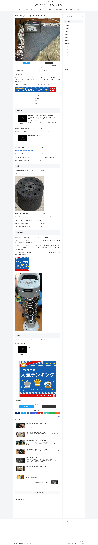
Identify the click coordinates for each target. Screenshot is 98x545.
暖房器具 (37, 98)
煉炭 (36, 100)
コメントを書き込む (38, 492)
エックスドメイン (38, 67)
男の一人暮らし (18, 400)
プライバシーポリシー (80, 541)
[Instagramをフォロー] (35, 413)
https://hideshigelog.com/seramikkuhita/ (24, 150)
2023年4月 (67, 25)
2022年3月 (67, 31)
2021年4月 (67, 58)
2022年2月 (67, 34)
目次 (36, 95)
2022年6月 (67, 28)
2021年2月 (67, 63)
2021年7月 (67, 49)
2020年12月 (67, 69)
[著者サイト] (17, 413)
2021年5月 (67, 55)
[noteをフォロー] (46, 413)
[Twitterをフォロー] (23, 413)
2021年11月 (67, 43)
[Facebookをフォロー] (29, 413)
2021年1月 (67, 66)
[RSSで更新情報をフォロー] (57, 413)
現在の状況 (37, 101)
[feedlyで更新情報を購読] (52, 413)
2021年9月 (67, 46)
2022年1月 (67, 37)
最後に (36, 103)
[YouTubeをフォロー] (40, 413)
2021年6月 (67, 52)
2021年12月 (67, 40)
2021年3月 (67, 61)
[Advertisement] (37, 509)
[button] (82, 16)
